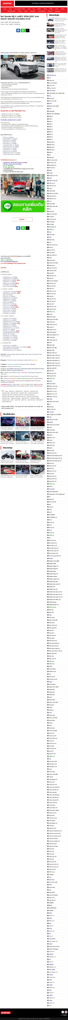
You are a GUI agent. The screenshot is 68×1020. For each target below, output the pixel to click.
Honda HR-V (11, 24)
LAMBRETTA (51, 964)
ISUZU (56, 9)
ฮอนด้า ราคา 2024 (31, 400)
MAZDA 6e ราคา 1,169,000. (9, 323)
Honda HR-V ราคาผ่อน (34, 398)
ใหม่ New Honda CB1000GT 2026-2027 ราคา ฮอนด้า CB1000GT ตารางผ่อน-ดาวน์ (60, 42)
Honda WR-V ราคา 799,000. (10, 149)
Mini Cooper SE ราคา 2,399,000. (11, 348)
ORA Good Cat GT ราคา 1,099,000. (11, 321)
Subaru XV (9, 370)
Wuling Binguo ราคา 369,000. (10, 277)
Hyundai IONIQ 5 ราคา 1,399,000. (11, 332)
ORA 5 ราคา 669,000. (8, 302)
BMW (8, 384)
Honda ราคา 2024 (5, 400)
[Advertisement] (11, 244)
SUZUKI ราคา (51, 982)
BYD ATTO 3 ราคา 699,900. (9, 304)
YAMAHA (51, 995)
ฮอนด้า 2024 (17, 400)
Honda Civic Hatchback (19, 364)
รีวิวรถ (10, 9)
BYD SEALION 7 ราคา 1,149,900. (11, 327)
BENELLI (50, 918)
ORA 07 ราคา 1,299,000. (9, 329)
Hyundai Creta (7, 372)
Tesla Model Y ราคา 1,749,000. (10, 338)
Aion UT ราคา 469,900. (8, 286)
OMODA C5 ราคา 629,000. (9, 299)
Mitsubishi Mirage (11, 354)
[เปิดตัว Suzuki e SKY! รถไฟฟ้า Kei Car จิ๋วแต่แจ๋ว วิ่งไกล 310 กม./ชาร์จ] (50, 65)
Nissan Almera (28, 354)
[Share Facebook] (18, 30)
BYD (34, 9)
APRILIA (50, 913)
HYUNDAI (27, 384)
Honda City (10, 360)
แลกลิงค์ (64, 1015)
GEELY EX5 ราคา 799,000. (9, 310)
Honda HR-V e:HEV (23, 393)
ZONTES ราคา (51, 1003)
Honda (7, 24)
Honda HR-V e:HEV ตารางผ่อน (8, 396)
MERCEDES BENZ (11, 11)
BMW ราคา (51, 926)
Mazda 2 (26, 360)
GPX (50, 933)
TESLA (31, 386)
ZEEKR (25, 11)
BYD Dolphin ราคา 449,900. (10, 284)
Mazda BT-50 (22, 380)
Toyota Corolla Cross (17, 370)
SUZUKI (27, 386)
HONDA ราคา (51, 951)
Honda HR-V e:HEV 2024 (33, 393)
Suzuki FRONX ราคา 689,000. (10, 138)
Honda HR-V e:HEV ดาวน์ (29, 394)
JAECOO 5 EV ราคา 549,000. (10, 291)
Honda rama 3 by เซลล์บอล (15, 164)
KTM (50, 959)
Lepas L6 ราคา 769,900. (9, 307)
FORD (45, 9)
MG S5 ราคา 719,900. (8, 305)
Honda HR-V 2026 (14, 393)
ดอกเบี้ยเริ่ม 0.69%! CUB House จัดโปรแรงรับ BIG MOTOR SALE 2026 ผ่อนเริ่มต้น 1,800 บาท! (61, 70)
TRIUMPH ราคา (52, 987)
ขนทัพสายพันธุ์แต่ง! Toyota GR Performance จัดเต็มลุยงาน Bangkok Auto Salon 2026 (61, 36)
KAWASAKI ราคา (52, 956)
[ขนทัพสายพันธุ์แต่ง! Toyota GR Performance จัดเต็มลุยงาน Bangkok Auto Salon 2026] (50, 36)
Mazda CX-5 (18, 376)
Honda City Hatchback (18, 360)
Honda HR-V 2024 (34, 391)
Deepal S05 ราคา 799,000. (9, 311)
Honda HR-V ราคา (17, 24)
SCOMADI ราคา (52, 977)
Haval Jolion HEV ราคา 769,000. (11, 145)
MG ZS (4, 370)
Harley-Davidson (52, 938)
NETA (18, 386)
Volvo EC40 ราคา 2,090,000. (10, 345)
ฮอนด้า (12, 400)
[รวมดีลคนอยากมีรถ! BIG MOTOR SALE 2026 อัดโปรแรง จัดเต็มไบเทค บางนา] (50, 25)
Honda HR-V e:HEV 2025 (7, 394)
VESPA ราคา (51, 992)
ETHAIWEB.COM (46, 1018)
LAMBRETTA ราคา (52, 967)
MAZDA (62, 9)
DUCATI (50, 928)
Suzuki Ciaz (7, 356)
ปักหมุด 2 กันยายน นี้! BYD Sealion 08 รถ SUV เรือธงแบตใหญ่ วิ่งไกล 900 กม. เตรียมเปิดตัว (61, 47)
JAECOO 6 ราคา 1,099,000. (9, 320)
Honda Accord (10, 366)
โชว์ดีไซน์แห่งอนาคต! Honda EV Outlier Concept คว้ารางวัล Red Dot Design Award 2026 (61, 19)
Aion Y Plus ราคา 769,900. (9, 308)
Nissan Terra (32, 378)
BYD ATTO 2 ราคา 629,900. (9, 301)
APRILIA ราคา (51, 915)
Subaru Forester (34, 376)
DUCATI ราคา (51, 931)
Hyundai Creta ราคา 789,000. (10, 148)
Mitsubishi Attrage (20, 354)
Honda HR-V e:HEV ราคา (20, 396)
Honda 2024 (11, 391)
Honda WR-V (10, 368)
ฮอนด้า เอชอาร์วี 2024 (6, 401)
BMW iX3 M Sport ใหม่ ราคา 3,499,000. (12, 350)
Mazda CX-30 (38, 368)
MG (39, 384)
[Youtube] (66, 1012)
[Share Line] (23, 30)
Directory (50, 11)
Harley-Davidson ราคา (53, 941)
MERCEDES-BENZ (12, 386)
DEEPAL (39, 9)
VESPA (50, 990)
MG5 (30, 360)
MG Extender (37, 380)
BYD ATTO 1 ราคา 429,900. (9, 281)
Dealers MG (51, 499)
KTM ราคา (51, 962)
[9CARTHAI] (7, 4)
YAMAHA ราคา (52, 998)
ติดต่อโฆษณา (57, 11)
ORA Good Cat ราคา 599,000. (10, 297)
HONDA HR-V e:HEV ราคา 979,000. (12, 152)
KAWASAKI (51, 954)
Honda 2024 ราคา (19, 391)
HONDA (51, 9)
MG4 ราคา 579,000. (8, 294)
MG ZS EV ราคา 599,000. (9, 296)
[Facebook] (62, 1012)
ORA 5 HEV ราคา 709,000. (9, 142)
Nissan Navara (4, 382)
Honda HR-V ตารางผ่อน (15, 398)
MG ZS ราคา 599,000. (8, 137)
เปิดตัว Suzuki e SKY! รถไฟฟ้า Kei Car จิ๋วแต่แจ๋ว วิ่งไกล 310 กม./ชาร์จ (60, 65)
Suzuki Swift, (35, 354)
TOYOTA (20, 11)
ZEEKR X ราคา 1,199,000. (9, 324)
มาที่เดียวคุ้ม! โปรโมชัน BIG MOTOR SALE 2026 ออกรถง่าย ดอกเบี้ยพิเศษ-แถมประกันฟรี (61, 53)
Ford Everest (7, 378)
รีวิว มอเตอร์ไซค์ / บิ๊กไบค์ (20, 9)
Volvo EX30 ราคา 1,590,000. (10, 335)
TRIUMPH (51, 985)
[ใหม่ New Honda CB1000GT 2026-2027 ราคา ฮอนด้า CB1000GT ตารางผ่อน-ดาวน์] (50, 42)
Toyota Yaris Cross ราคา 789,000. (11, 146)
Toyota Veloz (4, 374)
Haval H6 (23, 376)
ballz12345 (10, 165)
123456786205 (8, 260)
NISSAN (23, 386)
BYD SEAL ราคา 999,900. (9, 313)
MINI (41, 384)
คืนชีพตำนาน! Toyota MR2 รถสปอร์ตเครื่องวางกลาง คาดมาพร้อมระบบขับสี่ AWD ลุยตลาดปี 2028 (61, 59)
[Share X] (27, 30)
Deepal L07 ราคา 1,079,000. (10, 318)
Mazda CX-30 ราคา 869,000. (10, 151)
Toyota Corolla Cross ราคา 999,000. (11, 154)
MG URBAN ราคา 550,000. (9, 293)
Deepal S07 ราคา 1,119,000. (10, 326)
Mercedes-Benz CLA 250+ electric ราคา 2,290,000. (15, 347)
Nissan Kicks (31, 368)
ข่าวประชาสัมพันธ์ (41, 11)
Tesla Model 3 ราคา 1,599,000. (10, 337)
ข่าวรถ (50, 1005)
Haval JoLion (17, 368)
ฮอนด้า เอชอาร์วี (39, 400)
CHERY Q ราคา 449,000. (9, 283)
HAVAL (18, 384)
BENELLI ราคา (51, 920)
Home (5, 9)
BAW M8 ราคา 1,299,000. (9, 331)
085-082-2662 (13, 162)
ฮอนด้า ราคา (23, 400)
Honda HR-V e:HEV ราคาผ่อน (32, 396)
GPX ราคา (51, 936)
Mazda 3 (27, 364)
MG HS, (28, 376)
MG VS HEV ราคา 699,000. (9, 140)
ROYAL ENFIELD (52, 969)
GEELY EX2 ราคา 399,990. (9, 280)
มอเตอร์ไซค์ (32, 11)
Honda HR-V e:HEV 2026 (9, 52)
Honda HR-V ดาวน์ (6, 398)
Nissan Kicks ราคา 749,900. (10, 143)
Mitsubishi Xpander (16, 372)
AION (29, 9)
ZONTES (50, 1000)
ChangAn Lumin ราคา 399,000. (10, 278)
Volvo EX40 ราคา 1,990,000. (10, 340)
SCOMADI (51, 974)
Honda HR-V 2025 (5, 393)
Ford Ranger (8, 380)
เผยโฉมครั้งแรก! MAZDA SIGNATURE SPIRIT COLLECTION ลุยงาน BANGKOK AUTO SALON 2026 (61, 30)
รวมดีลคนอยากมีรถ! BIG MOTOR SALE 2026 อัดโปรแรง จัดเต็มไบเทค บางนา (60, 25)
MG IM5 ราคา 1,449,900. (9, 334)
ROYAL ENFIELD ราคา (53, 972)
